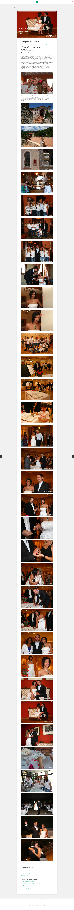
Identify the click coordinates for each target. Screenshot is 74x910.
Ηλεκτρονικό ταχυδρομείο (45, 44)
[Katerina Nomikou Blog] (37, 2)
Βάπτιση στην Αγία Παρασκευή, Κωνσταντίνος (29, 886)
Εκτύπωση (38, 44)
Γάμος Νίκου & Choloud (25, 875)
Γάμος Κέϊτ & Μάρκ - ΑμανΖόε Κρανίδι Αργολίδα (30, 870)
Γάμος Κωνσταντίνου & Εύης (26, 873)
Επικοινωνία (58, 7)
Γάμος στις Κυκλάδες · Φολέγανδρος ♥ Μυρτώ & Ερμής (31, 871)
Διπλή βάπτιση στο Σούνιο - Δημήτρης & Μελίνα (30, 885)
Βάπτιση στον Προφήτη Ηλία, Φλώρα (28, 881)
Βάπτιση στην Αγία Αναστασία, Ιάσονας (28, 888)
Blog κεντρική (20, 7)
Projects (43, 7)
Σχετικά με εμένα (50, 7)
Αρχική (14, 7)
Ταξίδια (37, 7)
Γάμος (27, 7)
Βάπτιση (32, 7)
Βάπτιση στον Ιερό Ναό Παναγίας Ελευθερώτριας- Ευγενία (32, 883)
